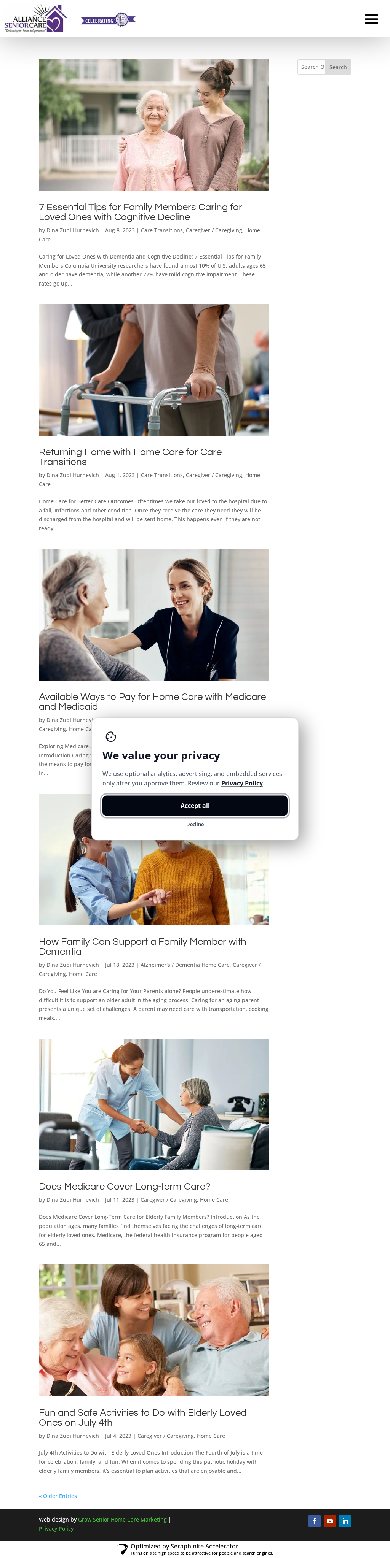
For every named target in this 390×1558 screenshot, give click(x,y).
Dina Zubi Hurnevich (72, 230)
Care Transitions (162, 230)
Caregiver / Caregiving (214, 230)
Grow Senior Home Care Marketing (122, 1519)
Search (338, 67)
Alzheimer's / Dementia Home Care (185, 964)
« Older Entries (58, 1495)
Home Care (83, 729)
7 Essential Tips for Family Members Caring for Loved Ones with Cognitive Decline (140, 212)
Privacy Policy (56, 1528)
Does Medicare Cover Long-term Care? (124, 1187)
